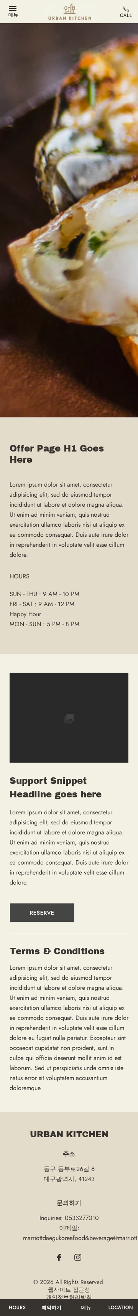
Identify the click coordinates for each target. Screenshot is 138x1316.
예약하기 (52, 1307)
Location (120, 1307)
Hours (17, 1307)
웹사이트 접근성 (69, 1290)
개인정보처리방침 (69, 1297)
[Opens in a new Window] (59, 1258)
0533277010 (127, 12)
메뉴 (86, 1307)
